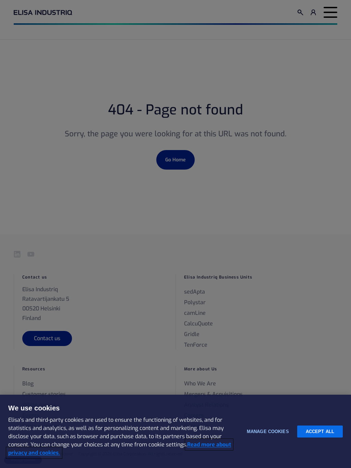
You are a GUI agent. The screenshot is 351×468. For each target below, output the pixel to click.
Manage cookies (268, 431)
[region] (175, 431)
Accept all (320, 431)
